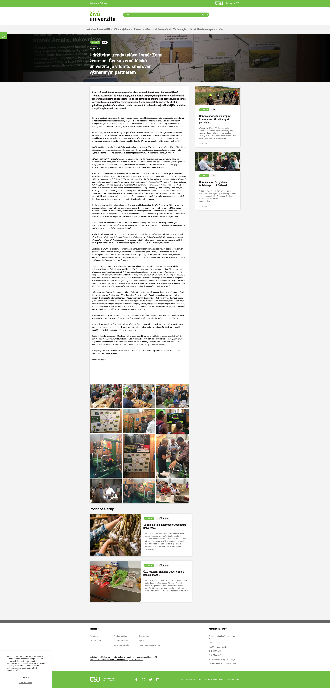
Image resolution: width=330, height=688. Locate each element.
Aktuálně (91, 29)
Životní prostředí (142, 29)
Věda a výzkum (122, 29)
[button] (3, 35)
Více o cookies (25, 683)
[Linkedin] (157, 679)
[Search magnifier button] (207, 15)
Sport (193, 29)
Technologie (179, 29)
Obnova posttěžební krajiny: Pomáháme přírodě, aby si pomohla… (215, 119)
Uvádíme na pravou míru (210, 29)
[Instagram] (143, 679)
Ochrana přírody (163, 29)
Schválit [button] (27, 678)
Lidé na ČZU (103, 29)
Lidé (104, 42)
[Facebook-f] (136, 679)
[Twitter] (150, 679)
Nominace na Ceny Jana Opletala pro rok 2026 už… (214, 184)
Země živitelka (162, 518)
